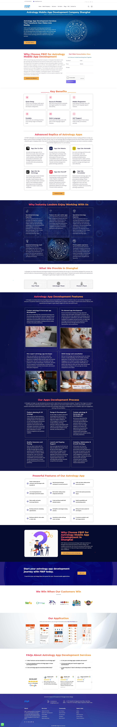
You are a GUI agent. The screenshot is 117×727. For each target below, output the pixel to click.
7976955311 (53, 701)
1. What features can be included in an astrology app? (40, 660)
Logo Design (44, 716)
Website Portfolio (45, 711)
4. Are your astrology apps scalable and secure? (74, 660)
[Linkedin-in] (92, 1)
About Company (46, 6)
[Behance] (86, 1)
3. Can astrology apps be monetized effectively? (39, 667)
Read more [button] (63, 687)
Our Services (62, 714)
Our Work (60, 6)
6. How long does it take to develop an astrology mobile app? (76, 668)
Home (40, 6)
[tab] (41, 660)
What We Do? (62, 718)
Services (54, 6)
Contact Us (73, 6)
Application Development (47, 712)
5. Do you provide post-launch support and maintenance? (72, 664)
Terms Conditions (80, 718)
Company (61, 716)
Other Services (79, 714)
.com (41, 1)
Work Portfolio (62, 712)
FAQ (68, 6)
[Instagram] (88, 1)
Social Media (44, 714)
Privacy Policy (79, 716)
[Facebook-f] (85, 1)
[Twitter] (90, 1)
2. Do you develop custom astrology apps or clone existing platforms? (39, 664)
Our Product (61, 711)
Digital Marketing (45, 718)
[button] (30, 42)
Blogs (65, 6)
